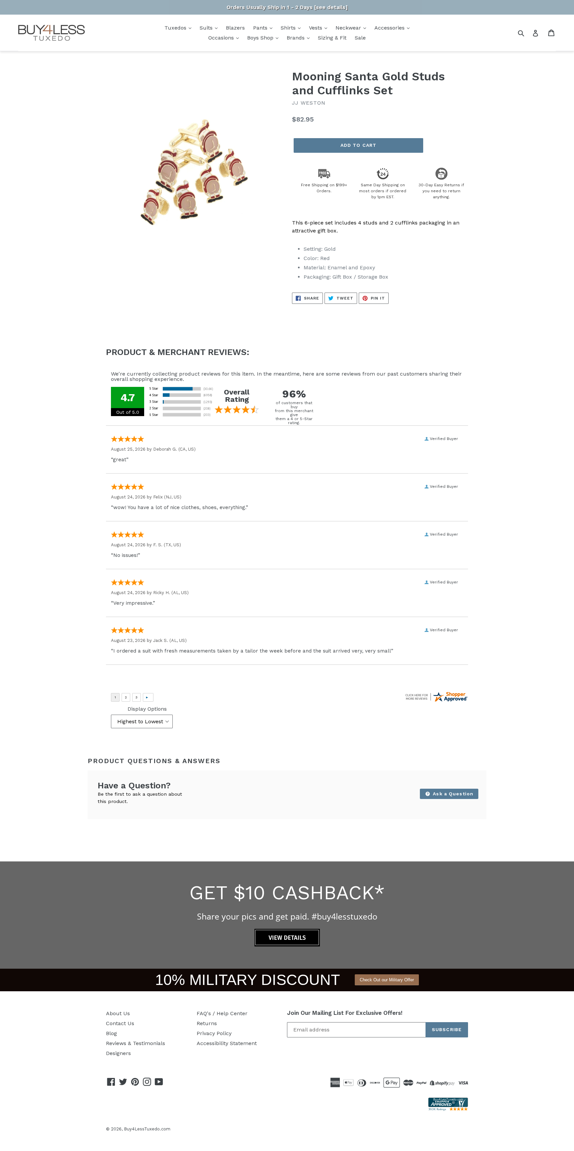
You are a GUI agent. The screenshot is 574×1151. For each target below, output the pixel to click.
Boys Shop (261, 38)
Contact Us (120, 1023)
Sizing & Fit (332, 38)
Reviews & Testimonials (135, 1043)
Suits (207, 28)
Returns (207, 1023)
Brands (296, 38)
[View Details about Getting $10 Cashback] (287, 944)
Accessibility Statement (227, 1043)
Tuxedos (176, 28)
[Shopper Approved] (448, 1109)
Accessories (390, 28)
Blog (111, 1033)
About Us (118, 1013)
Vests (316, 28)
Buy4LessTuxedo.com (147, 1128)
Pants (261, 28)
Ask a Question (452, 793)
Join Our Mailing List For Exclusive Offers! (345, 1013)
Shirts (289, 28)
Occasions (222, 38)
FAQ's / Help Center (222, 1013)
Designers (118, 1053)
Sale (360, 38)
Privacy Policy (214, 1033)
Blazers (235, 28)
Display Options (147, 709)
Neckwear (349, 28)
